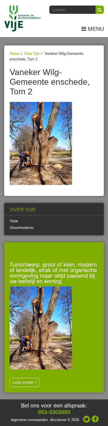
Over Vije (31, 53)
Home (14, 53)
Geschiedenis (22, 227)
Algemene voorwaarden (29, 420)
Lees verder (24, 382)
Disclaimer (58, 420)
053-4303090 (54, 412)
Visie (14, 221)
